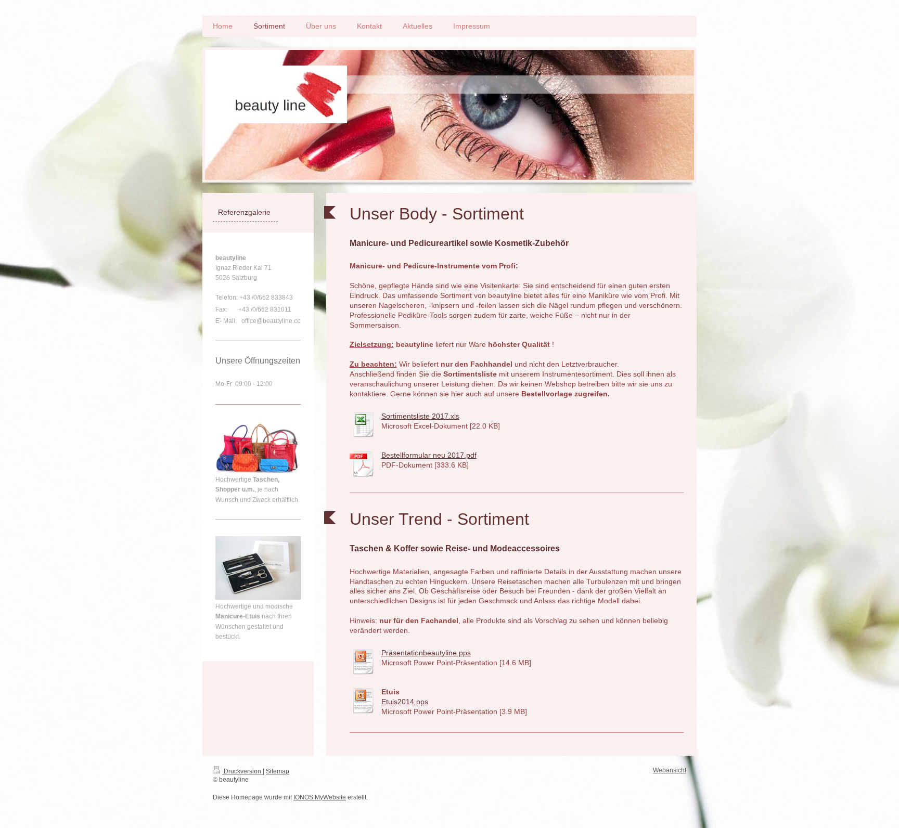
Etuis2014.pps (404, 701)
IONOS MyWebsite (319, 797)
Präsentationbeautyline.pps (426, 653)
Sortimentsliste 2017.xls (420, 416)
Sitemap (277, 771)
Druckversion (242, 771)
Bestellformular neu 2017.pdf (429, 455)
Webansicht (669, 770)
